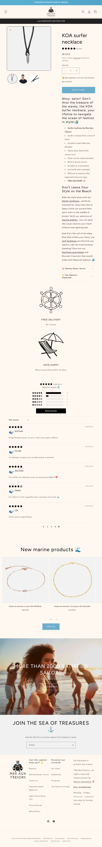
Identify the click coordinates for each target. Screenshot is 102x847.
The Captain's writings (60, 787)
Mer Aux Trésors (21, 838)
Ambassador (56, 774)
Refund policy (48, 838)
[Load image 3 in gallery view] (34, 79)
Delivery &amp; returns (39, 774)
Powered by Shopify (34, 838)
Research (32, 769)
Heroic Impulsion (82, 782)
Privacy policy (60, 838)
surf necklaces (69, 241)
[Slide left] (45, 619)
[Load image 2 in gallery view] (23, 79)
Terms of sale (55, 841)
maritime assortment (73, 252)
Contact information (41, 841)
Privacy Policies (35, 805)
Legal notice (66, 841)
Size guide (55, 781)
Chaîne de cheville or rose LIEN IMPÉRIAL (25, 606)
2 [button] (47, 526)
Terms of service (72, 838)
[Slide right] (56, 619)
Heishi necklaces (70, 201)
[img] (15, 427)
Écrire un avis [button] (51, 411)
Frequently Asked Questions (36, 788)
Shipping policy (86, 838)
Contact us (33, 781)
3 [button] (51, 526)
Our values (55, 769)
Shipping (76, 58)
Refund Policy (35, 811)
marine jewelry (70, 220)
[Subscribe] (73, 745)
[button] (6, 12)
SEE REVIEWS (51, 687)
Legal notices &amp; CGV (37, 797)
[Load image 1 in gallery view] (12, 79)
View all (51, 627)
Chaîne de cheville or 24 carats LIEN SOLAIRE (72, 606)
